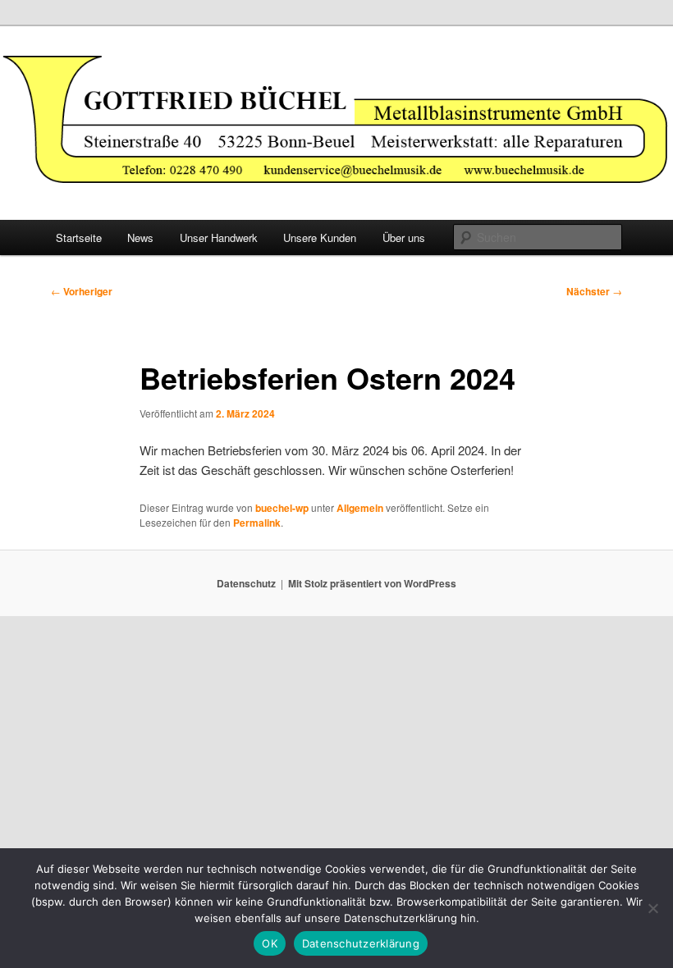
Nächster (594, 291)
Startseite (79, 237)
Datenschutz (246, 583)
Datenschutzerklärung (360, 943)
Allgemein (359, 507)
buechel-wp (282, 507)
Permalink (257, 522)
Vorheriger (81, 291)
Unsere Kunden (319, 237)
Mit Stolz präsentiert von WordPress (372, 583)
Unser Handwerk (219, 237)
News (140, 237)
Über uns (403, 237)
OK (269, 943)
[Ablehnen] (652, 908)
